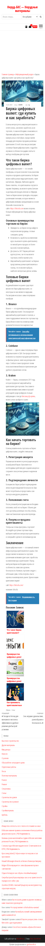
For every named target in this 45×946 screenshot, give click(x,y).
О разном (5, 758)
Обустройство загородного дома (13, 762)
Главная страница (8, 74)
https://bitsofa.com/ (16, 585)
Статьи (13, 710)
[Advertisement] (22, 51)
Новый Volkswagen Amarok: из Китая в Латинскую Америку (21, 861)
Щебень (5, 814)
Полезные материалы (9, 775)
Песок (4, 771)
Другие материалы (8, 745)
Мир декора (6, 749)
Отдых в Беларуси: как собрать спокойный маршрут (19, 873)
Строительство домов (9, 797)
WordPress (20, 938)
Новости (4, 753)
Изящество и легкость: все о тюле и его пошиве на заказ (21, 826)
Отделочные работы (9, 767)
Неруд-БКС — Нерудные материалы (22, 9)
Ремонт (4, 784)
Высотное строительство (10, 740)
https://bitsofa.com (16, 208)
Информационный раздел (24, 74)
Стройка (4, 806)
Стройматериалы (8, 810)
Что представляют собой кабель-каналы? (24, 907)
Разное (4, 780)
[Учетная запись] (26, 26)
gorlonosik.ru (31, 944)
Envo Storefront (35, 938)
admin (20, 105)
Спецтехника (6, 788)
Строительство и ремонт (10, 801)
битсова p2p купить (28, 396)
